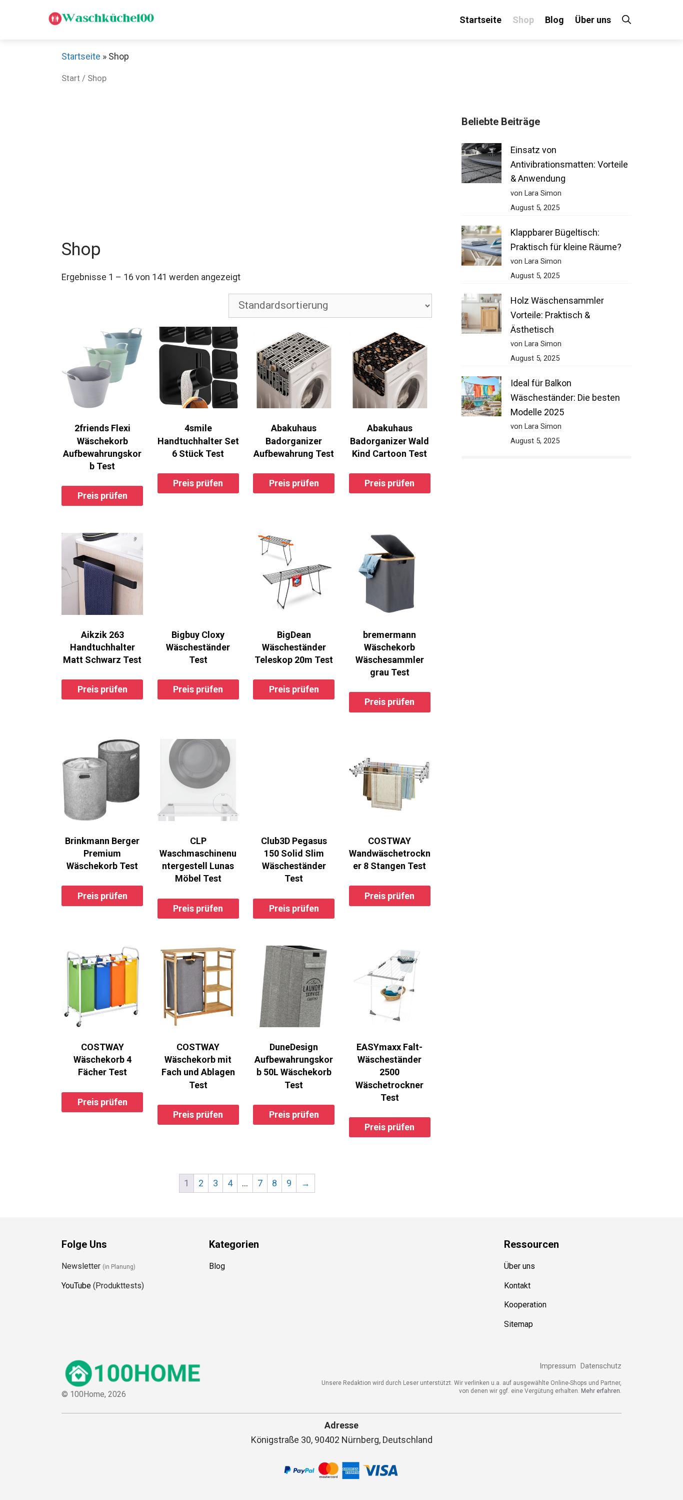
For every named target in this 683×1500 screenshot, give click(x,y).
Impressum (558, 1366)
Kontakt (517, 1285)
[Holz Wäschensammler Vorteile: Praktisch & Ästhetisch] (482, 316)
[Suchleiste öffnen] (626, 20)
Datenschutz (601, 1366)
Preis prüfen (103, 495)
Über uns (593, 20)
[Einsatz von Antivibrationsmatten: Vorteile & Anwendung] (482, 165)
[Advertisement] (247, 164)
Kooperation (525, 1304)
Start (71, 78)
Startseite (481, 20)
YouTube (76, 1285)
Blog (554, 20)
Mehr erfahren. (601, 1390)
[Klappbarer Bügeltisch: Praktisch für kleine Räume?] (482, 248)
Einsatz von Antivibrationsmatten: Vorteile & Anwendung (569, 164)
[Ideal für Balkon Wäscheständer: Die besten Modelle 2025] (482, 398)
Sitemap (518, 1324)
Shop (523, 20)
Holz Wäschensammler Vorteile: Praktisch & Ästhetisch (557, 315)
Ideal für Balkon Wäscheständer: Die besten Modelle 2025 (565, 397)
